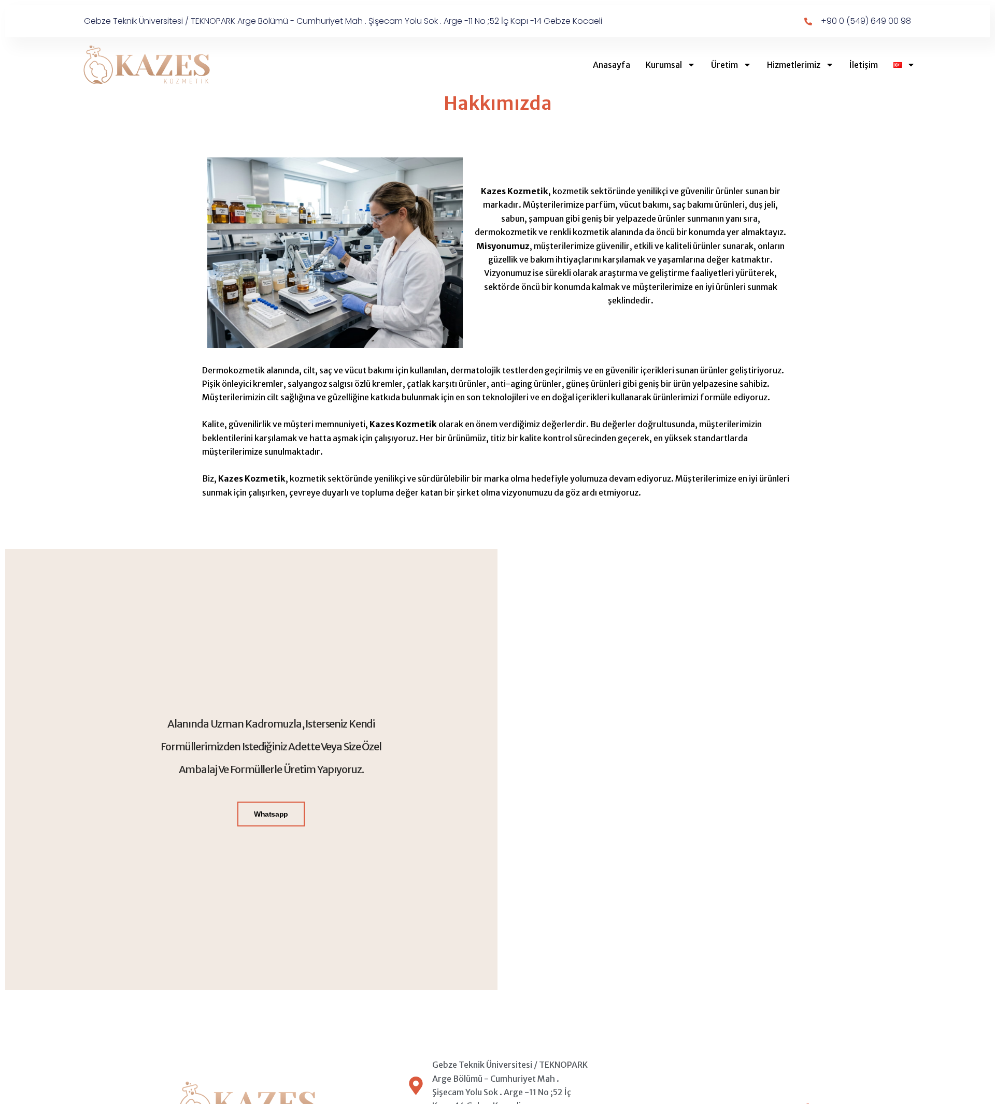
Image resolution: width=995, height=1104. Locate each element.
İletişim (863, 65)
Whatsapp (271, 814)
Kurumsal (664, 65)
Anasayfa (611, 65)
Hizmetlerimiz (793, 65)
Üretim (724, 65)
